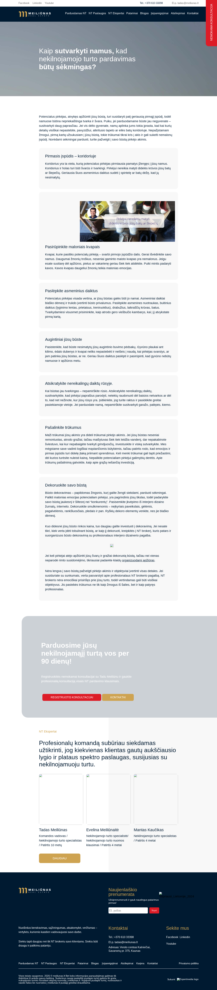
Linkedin (37, 3)
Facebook (23, 3)
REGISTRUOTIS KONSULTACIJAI (72, 697)
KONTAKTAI (118, 697)
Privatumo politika (189, 963)
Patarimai (132, 13)
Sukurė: (171, 979)
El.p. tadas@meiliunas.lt (185, 3)
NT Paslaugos (97, 13)
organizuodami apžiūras (138, 560)
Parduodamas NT (75, 13)
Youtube (49, 3)
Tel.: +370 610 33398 (151, 3)
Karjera (140, 963)
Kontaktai (193, 13)
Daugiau (60, 858)
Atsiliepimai (178, 13)
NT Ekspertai (116, 13)
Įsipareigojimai (160, 13)
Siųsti (154, 910)
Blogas (144, 13)
